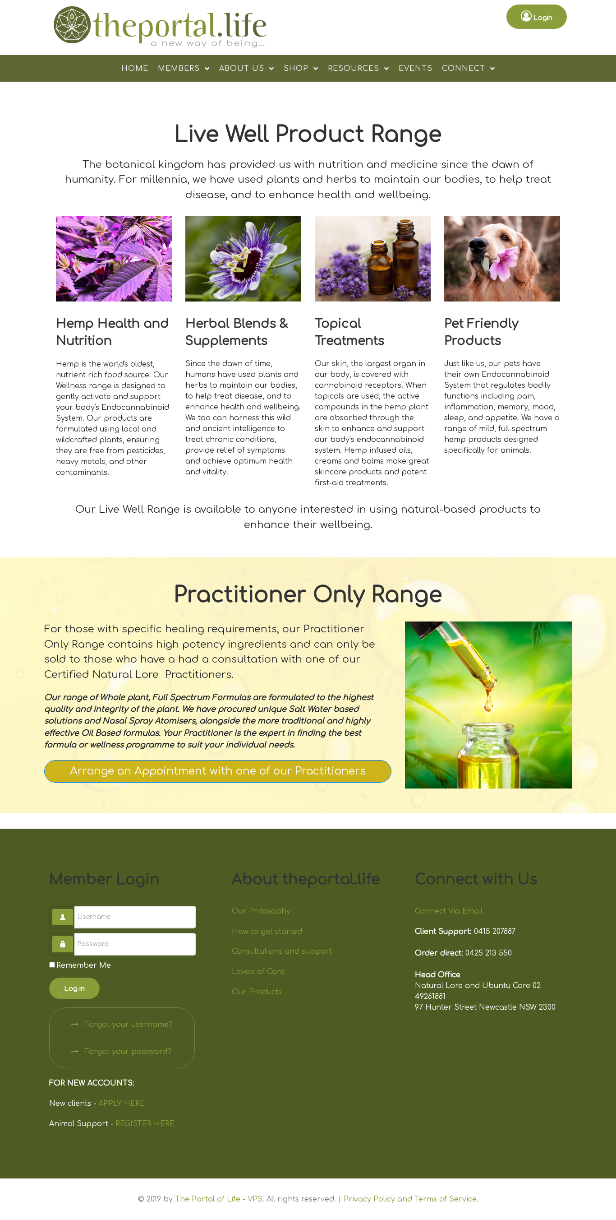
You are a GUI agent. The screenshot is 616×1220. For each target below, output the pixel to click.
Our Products (257, 992)
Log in (74, 988)
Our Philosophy (261, 911)
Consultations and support (282, 951)
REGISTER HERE (145, 1124)
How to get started (267, 932)
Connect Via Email (449, 911)
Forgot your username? (127, 1025)
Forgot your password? (126, 1052)
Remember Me (83, 965)
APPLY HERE (121, 1103)
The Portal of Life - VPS (218, 1199)
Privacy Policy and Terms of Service (410, 1199)
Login (542, 17)
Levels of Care (258, 972)
